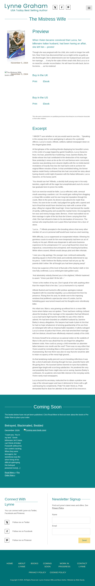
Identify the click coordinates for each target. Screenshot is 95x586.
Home (10, 563)
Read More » (10, 473)
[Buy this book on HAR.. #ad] (52, 109)
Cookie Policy (58, 572)
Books (34, 563)
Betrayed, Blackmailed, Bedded (24, 425)
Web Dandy (80, 580)
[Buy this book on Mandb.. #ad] (52, 87)
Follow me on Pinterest (21, 540)
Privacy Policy (58, 508)
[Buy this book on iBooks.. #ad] (65, 87)
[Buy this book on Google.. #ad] (71, 87)
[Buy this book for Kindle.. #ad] (45, 87)
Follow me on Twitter (21, 522)
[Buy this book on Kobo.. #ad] (58, 87)
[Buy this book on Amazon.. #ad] (35, 87)
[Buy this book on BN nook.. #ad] (58, 109)
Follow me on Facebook (22, 531)
